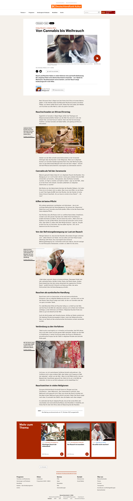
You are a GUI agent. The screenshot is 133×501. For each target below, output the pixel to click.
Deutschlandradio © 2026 (66, 495)
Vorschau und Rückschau (23, 478)
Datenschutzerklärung (55, 496)
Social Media (80, 481)
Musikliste (54, 12)
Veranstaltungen (61, 487)
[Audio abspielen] (97, 58)
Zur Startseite (43, 467)
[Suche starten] (98, 12)
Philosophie (39, 23)
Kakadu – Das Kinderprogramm (25, 485)
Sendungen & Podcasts (43, 12)
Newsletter (60, 483)
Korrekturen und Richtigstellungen (106, 487)
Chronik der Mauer (80, 498)
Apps (58, 481)
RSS (58, 485)
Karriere (99, 483)
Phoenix (65, 498)
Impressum (81, 496)
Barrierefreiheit (101, 490)
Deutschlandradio (102, 478)
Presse (99, 481)
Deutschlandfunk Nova (71, 2)
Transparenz (100, 485)
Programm (31, 12)
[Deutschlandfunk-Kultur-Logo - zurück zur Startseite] (66, 6)
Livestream (40, 478)
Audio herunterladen (53, 71)
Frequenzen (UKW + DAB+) (43, 481)
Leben (46, 23)
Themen (23, 12)
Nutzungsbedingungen (69, 496)
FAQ (58, 478)
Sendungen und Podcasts (23, 481)
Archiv (62, 12)
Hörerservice (80, 478)
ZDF (60, 498)
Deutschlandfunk (60, 2)
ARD (55, 498)
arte (71, 498)
